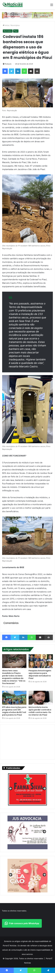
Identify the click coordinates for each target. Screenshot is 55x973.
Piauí (16, 31)
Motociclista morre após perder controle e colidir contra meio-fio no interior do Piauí (40, 711)
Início (6, 25)
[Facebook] (5, 71)
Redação (8, 64)
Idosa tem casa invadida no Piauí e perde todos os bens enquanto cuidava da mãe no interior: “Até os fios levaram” (13, 677)
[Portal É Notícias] (12, 5)
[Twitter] (11, 71)
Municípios (15, 25)
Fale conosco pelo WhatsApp (24, 923)
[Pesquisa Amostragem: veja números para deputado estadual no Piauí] (41, 661)
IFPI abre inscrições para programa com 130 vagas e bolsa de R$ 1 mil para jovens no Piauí (14, 711)
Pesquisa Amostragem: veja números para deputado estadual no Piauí (40, 674)
